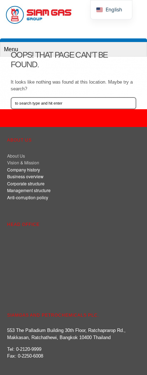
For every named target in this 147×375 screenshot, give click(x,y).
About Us (16, 156)
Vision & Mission (23, 162)
